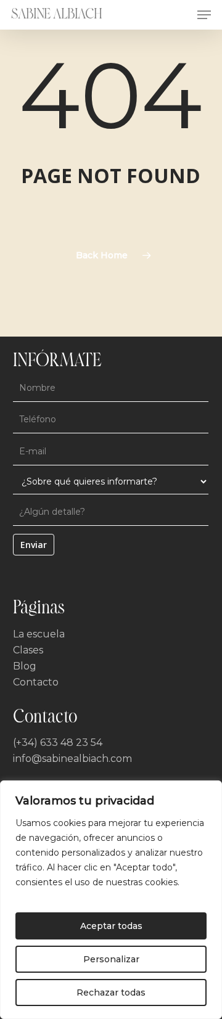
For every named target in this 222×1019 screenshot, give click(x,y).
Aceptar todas (111, 925)
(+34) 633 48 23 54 (57, 742)
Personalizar (111, 959)
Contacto (36, 682)
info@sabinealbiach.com (72, 758)
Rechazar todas (111, 992)
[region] (111, 899)
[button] (204, 15)
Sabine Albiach (56, 14)
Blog (24, 666)
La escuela (39, 634)
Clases (28, 650)
